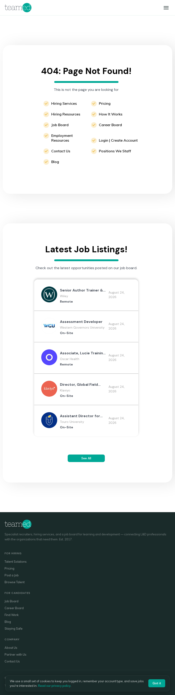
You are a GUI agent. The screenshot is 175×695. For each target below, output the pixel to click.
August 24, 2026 (116, 294)
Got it (156, 683)
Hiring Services (64, 103)
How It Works (110, 114)
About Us (11, 647)
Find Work (12, 615)
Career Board (110, 125)
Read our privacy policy (54, 685)
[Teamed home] (18, 7)
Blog (55, 161)
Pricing (105, 103)
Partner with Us (15, 654)
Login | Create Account (118, 140)
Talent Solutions (16, 561)
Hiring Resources (65, 114)
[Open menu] (166, 7)
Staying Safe (14, 628)
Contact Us (60, 151)
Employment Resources (62, 138)
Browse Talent (15, 582)
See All (86, 458)
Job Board (60, 125)
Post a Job (12, 575)
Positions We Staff (115, 151)
